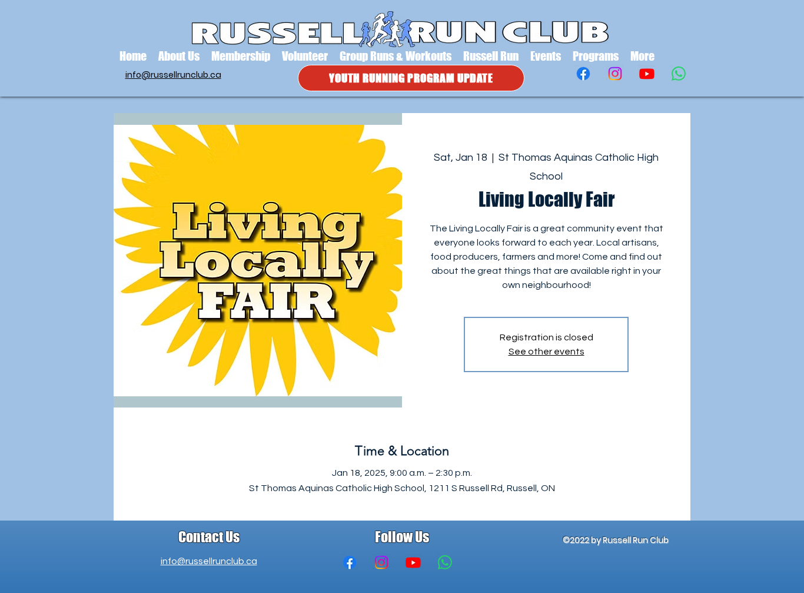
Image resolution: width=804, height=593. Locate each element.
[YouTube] (647, 73)
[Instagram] (615, 73)
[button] (178, 56)
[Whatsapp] (678, 73)
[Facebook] (583, 73)
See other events (546, 351)
